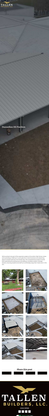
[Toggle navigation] (47, 4)
